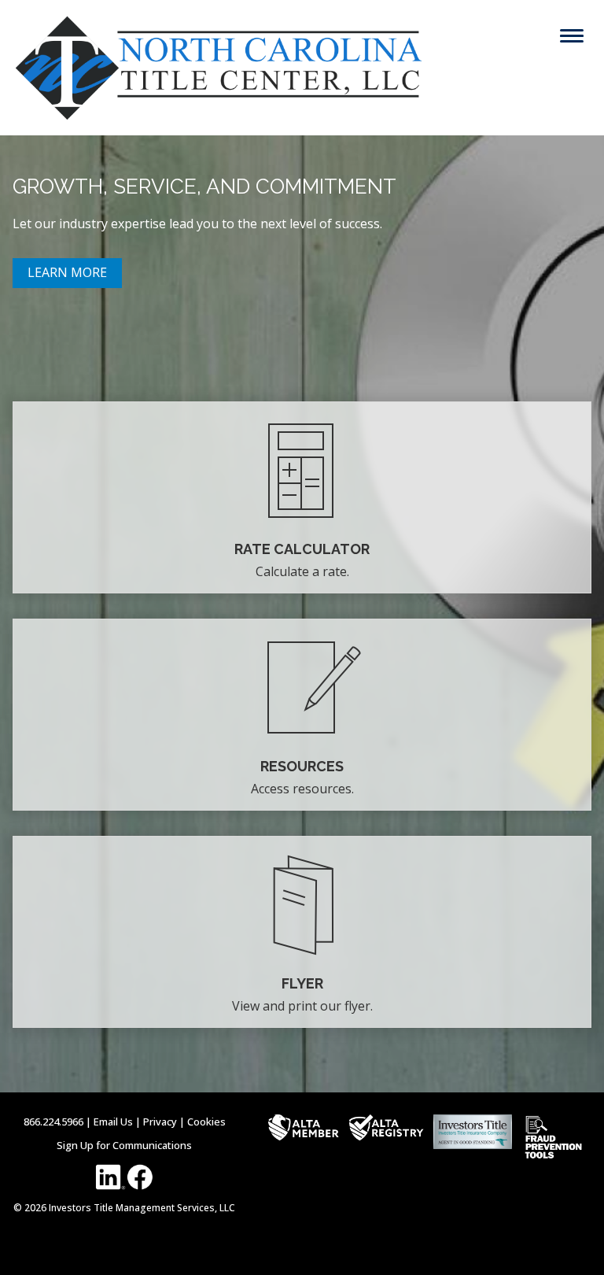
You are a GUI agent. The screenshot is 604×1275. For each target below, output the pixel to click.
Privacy (160, 1121)
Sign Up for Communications (124, 1145)
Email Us (113, 1121)
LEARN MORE (67, 272)
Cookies (206, 1121)
